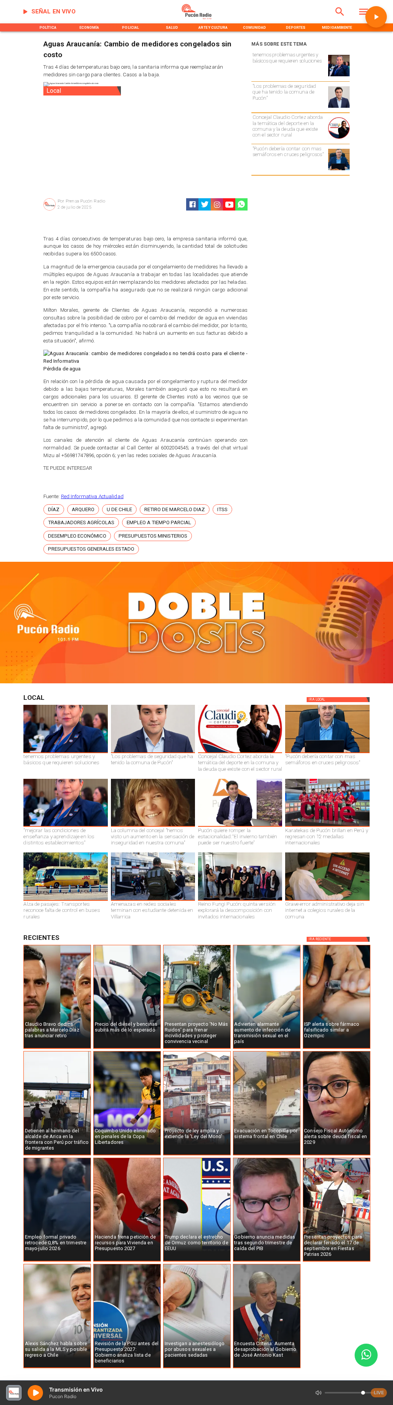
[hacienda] (127, 1261)
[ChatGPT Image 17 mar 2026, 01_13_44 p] (327, 900)
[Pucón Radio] (340, 18)
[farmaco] (336, 1048)
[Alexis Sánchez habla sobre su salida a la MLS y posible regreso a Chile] (57, 1367)
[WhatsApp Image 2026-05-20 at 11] (153, 826)
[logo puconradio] (196, 18)
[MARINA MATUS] (339, 76)
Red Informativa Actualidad (92, 496)
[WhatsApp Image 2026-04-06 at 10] (240, 900)
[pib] (267, 1261)
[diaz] (57, 1048)
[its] (267, 1048)
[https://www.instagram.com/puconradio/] (217, 205)
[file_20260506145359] (327, 826)
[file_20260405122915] (65, 900)
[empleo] (57, 1261)
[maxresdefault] (240, 826)
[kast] (267, 1367)
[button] (53, 509)
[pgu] (127, 1367)
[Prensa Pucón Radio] (49, 210)
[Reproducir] (376, 17)
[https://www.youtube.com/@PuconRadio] (229, 205)
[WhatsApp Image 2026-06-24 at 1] (339, 107)
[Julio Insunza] (339, 170)
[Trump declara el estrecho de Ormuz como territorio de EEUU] (197, 1261)
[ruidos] (197, 1048)
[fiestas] (336, 1261)
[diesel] (127, 1048)
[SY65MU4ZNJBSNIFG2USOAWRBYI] (153, 900)
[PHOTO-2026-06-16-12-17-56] (339, 138)
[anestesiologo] (197, 1367)
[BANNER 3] (196, 682)
